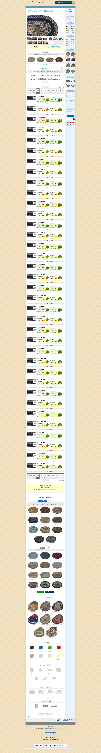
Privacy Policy (47, 750)
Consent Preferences (60, 750)
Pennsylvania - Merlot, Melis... (57, 579)
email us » (40, 47)
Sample (38, 71)
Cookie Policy (53, 750)
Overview (34, 71)
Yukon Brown (45, 569)
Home (28, 7)
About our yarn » (70, 97)
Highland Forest (45, 534)
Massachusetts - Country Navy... (57, 589)
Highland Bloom (57, 524)
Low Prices (56, 7)
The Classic (45, 514)
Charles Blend (57, 534)
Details (42, 71)
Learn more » (70, 19)
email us (54, 489)
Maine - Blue (45, 589)
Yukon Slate (57, 569)
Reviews (65, 7)
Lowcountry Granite (33, 569)
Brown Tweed (33, 514)
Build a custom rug (37, 489)
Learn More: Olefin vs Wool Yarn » (45, 713)
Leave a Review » (55, 739)
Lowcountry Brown (33, 579)
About (61, 7)
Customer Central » (70, 106)
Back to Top (30, 716)
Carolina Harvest (57, 514)
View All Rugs (71, 7)
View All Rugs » (49, 591)
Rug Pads (50, 7)
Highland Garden (45, 524)
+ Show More (45, 64)
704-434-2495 (34, 47)
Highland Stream (45, 579)
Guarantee (56, 71)
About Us (63, 723)
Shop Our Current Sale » (70, 723)
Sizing (45, 71)
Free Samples (33, 7)
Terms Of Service (40, 750)
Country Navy (33, 524)
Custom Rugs (40, 7)
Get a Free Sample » (55, 46)
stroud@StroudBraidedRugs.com (59, 728)
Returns (45, 7)
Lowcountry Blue (33, 534)
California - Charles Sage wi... (33, 589)
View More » (40, 591)
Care (48, 71)
